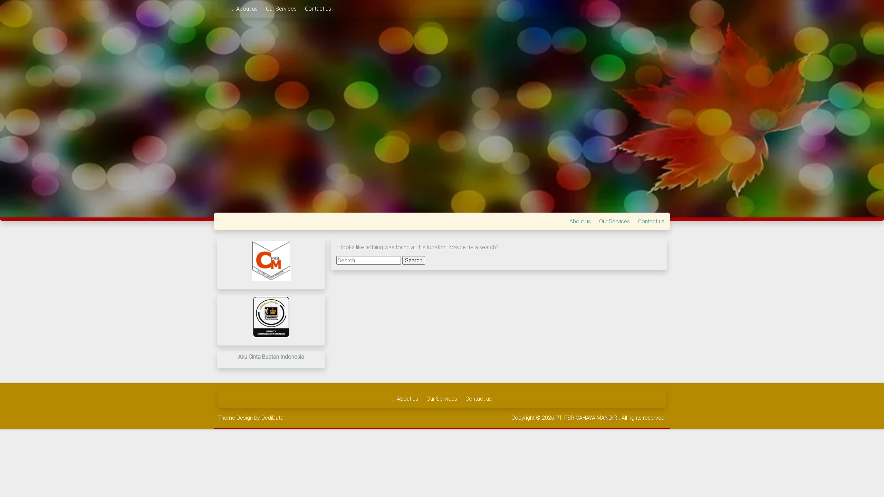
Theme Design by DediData (251, 418)
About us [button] (247, 9)
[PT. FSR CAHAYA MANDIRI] (223, 9)
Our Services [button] (282, 9)
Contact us (318, 9)
